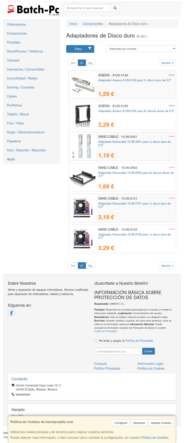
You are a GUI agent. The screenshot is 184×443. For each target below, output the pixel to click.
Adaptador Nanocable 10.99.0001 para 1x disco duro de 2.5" (134, 143)
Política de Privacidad (105, 331)
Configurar (120, 423)
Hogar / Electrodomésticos (25, 132)
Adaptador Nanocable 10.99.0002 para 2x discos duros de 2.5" (136, 174)
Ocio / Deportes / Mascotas (26, 150)
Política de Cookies (154, 437)
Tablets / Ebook (18, 114)
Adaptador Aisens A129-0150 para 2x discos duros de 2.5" (136, 111)
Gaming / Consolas (20, 87)
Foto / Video (15, 123)
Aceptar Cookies (161, 423)
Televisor (13, 60)
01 (81, 63)
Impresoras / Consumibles (25, 69)
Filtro (78, 49)
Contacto (100, 363)
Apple (11, 159)
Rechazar (139, 423)
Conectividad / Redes (22, 78)
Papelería (14, 141)
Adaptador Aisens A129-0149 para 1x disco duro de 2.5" (134, 80)
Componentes (17, 33)
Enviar (148, 351)
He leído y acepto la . (126, 341)
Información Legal (150, 363)
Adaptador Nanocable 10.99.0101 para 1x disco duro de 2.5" (134, 205)
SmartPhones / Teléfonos (25, 51)
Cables (12, 96)
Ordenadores (16, 24)
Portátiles (13, 42)
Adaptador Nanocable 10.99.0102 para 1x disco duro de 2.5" (134, 236)
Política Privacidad (107, 368)
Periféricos (14, 105)
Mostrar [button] (166, 63)
